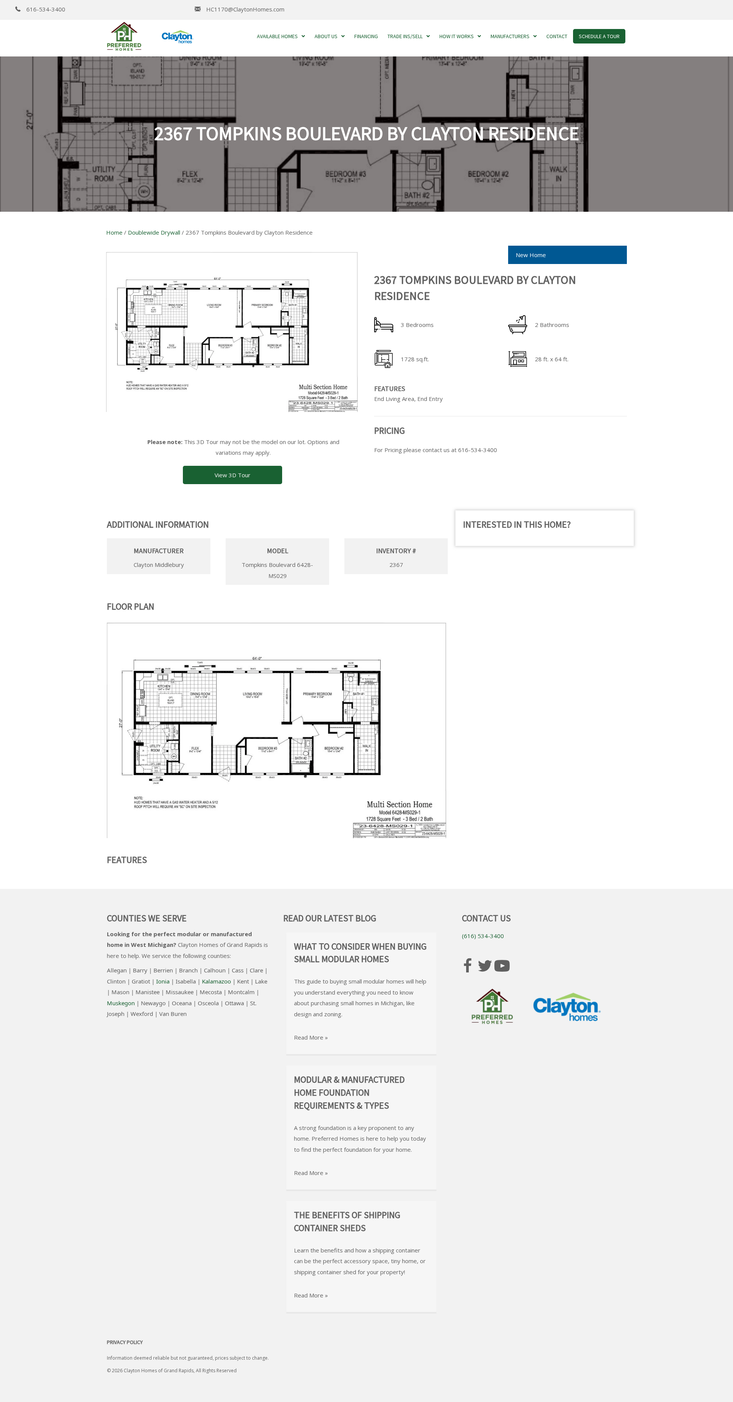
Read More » (311, 1037)
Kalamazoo (216, 981)
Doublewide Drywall (154, 232)
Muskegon (121, 1003)
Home (114, 232)
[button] (232, 475)
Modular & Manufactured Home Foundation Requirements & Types (349, 1092)
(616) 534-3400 (483, 936)
